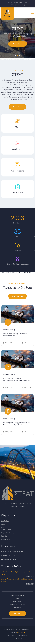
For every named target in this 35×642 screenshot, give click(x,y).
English (24, 5)
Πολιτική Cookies (23, 635)
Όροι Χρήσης (17, 638)
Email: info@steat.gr (14, 5)
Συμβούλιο (5, 521)
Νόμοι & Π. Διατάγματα (9, 533)
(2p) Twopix (21, 632)
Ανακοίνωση (9, 330)
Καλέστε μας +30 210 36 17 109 (17, 2)
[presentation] (7, 39)
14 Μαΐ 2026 (8, 343)
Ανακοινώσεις (6, 530)
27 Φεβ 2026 (9, 432)
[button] (15, 55)
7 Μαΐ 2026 (8, 387)
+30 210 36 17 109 (9, 555)
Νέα (2, 527)
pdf (25, 343)
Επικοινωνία (5, 539)
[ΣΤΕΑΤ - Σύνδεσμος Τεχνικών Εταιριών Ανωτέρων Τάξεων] (7, 13)
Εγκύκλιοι (4, 536)
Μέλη (3, 524)
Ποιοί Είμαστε (11, 635)
